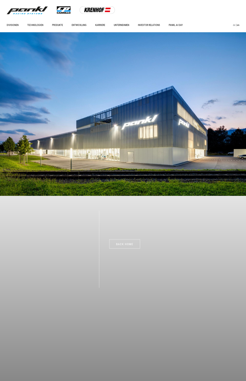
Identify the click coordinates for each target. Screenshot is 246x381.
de (234, 25)
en (238, 25)
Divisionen (13, 25)
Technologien (35, 25)
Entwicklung (79, 25)
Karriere (100, 25)
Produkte (57, 25)
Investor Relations (149, 25)
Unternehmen (121, 25)
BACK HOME (124, 244)
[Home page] (27, 10)
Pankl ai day (176, 25)
